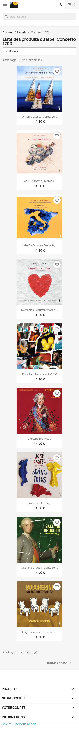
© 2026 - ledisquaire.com (19, 724)
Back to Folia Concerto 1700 (39, 374)
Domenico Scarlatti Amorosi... (39, 310)
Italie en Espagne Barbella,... (39, 245)
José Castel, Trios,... (39, 503)
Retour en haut (59, 663)
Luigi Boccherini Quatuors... (39, 632)
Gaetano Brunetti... (40, 438)
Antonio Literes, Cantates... (39, 116)
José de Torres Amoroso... (39, 181)
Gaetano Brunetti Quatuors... (39, 567)
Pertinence (39, 51)
